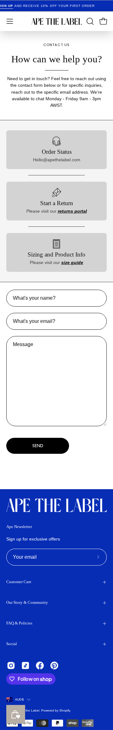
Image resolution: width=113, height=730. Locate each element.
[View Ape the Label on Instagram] (11, 665)
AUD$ (19, 699)
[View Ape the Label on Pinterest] (54, 665)
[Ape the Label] (56, 21)
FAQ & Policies (19, 623)
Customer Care (18, 582)
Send (37, 446)
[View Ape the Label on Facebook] (40, 665)
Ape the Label (29, 710)
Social (11, 644)
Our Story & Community (27, 602)
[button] (89, 21)
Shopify (64, 710)
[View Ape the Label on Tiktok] (25, 665)
